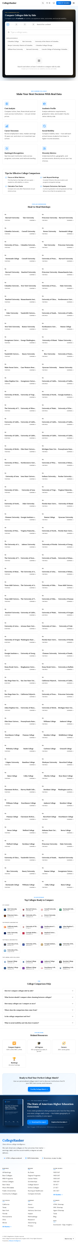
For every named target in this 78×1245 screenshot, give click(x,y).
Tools (55, 1214)
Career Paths (32, 1179)
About (30, 1204)
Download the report (39, 1122)
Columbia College (13, 41)
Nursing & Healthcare (35, 1191)
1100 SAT (56, 1182)
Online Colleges (8, 1182)
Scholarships (32, 1182)
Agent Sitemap (58, 1210)
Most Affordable (8, 1188)
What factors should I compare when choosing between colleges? (28, 997)
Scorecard (57, 1225)
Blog (54, 1217)
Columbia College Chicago (44, 45)
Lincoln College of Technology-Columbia (54, 49)
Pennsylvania (7, 1217)
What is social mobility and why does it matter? (22, 1023)
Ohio (4, 1220)
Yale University (27, 41)
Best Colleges (7, 1176)
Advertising (32, 1223)
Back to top (68, 1239)
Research (31, 1220)
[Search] (43, 3)
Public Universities (9, 1191)
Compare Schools (34, 1194)
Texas (4, 1207)
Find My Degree (64, 3)
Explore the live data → (59, 1122)
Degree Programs (34, 1176)
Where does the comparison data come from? (21, 1010)
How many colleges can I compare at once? (20, 1004)
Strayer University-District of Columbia (20, 45)
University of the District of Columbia (46, 41)
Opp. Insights (67, 1225)
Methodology (32, 1217)
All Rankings (6, 1172)
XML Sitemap (58, 1207)
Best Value (6, 1185)
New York (5, 1210)
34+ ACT (56, 1191)
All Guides (57, 1195)
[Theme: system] (54, 3)
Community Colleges (9, 1194)
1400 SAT (56, 1176)
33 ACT (55, 1185)
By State (31, 1172)
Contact (31, 1207)
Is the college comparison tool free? (17, 1016)
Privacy (30, 1226)
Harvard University (32, 49)
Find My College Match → (39, 1089)
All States (6, 1227)
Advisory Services (34, 1210)
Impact (30, 1214)
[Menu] (74, 3)
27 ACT (55, 1188)
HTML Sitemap (58, 1204)
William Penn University (15, 49)
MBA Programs (7, 1179)
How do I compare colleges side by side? (19, 991)
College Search (33, 1185)
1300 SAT (56, 1179)
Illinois (4, 1223)
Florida (4, 1214)
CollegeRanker (9, 3)
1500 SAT (56, 1172)
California (5, 1204)
